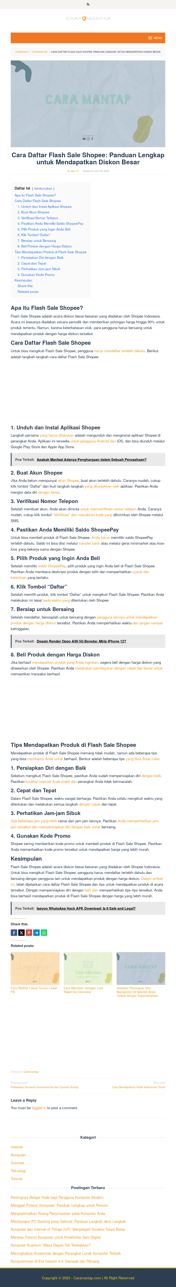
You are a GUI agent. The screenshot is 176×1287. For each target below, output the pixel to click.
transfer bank (89, 543)
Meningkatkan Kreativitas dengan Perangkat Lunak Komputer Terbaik (66, 1253)
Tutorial (16, 1178)
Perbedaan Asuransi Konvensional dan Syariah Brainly (45, 1084)
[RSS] (88, 4)
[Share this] (14, 932)
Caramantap (30, 1072)
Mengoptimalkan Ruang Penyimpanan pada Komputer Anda (58, 1213)
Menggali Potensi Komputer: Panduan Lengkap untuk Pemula (59, 1205)
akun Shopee (68, 480)
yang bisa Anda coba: (143, 758)
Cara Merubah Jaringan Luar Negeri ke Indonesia (83, 990)
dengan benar (49, 492)
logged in (39, 1107)
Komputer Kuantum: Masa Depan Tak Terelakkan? (51, 1245)
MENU (158, 38)
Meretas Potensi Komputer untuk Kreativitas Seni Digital (56, 1237)
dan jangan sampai (148, 622)
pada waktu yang (56, 600)
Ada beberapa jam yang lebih (34, 820)
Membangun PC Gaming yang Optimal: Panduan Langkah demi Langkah (68, 1221)
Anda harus (101, 537)
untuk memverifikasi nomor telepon (108, 508)
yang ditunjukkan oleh (102, 486)
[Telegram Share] (36, 932)
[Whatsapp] (44, 932)
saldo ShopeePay (52, 565)
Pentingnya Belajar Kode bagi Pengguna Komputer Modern (57, 1197)
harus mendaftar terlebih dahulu (119, 350)
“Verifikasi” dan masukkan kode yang (82, 514)
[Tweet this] (21, 932)
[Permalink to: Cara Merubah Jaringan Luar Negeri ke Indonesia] (88, 968)
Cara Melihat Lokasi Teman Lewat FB (34, 990)
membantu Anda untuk (45, 758)
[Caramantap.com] (88, 18)
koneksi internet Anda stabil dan (51, 781)
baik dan (91, 890)
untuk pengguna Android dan (93, 440)
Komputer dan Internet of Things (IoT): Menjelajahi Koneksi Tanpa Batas (68, 1229)
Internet (17, 1146)
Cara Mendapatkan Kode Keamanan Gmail (138, 1084)
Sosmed (17, 1162)
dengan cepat (89, 804)
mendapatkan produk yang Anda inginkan (65, 662)
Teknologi (18, 1170)
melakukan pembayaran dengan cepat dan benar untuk (119, 668)
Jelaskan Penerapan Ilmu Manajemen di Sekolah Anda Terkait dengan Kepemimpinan (137, 992)
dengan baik (151, 775)
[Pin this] (29, 932)
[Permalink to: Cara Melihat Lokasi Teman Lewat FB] (35, 968)
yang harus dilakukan (57, 435)
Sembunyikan (43, 188)
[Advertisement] (88, 393)
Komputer (18, 1154)
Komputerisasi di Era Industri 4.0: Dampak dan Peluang (55, 1261)
